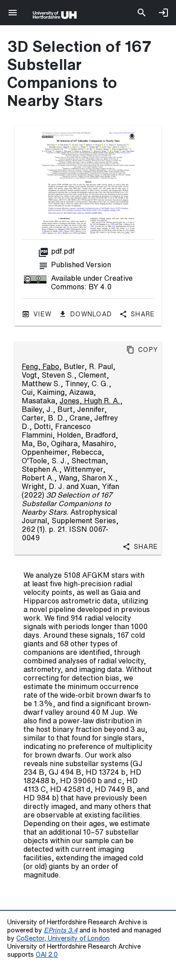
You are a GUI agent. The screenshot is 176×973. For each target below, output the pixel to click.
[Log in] (163, 12)
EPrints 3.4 (61, 930)
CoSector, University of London (63, 938)
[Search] (142, 12)
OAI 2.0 (47, 954)
